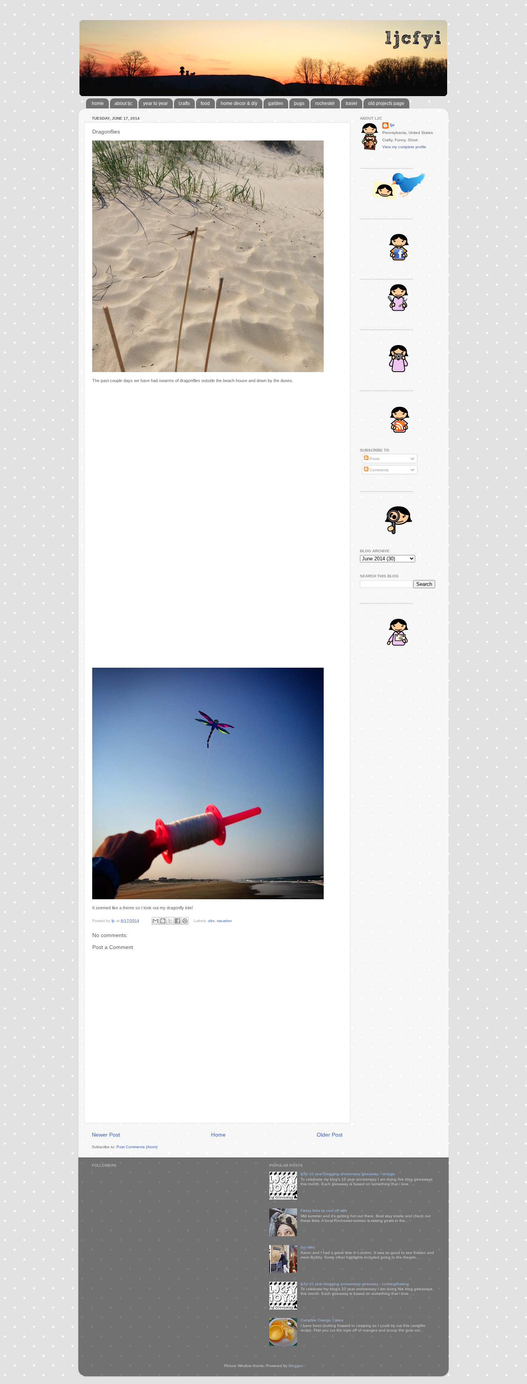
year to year (155, 103)
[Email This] (155, 921)
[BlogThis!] (163, 921)
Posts (374, 459)
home (98, 103)
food (205, 103)
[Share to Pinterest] (185, 921)
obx (211, 921)
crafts (184, 103)
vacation (224, 921)
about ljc (123, 103)
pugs (299, 103)
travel (351, 103)
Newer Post (106, 1135)
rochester (325, 103)
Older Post (330, 1135)
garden (275, 103)
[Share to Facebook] (177, 921)
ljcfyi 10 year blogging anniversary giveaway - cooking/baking (355, 1284)
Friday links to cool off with (324, 1210)
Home (218, 1135)
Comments (378, 470)
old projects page (386, 103)
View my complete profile (404, 147)
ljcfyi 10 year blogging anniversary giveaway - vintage (348, 1174)
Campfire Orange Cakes (322, 1320)
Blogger (295, 1366)
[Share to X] (170, 921)
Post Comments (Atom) (137, 1147)
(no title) (308, 1247)
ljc (392, 125)
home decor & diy (239, 103)
